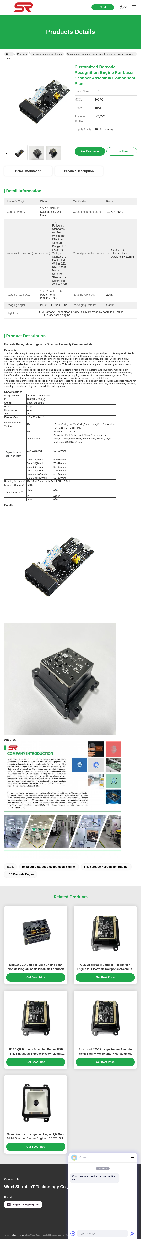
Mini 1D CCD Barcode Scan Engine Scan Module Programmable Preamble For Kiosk (36, 967)
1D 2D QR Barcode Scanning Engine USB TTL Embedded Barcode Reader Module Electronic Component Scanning (36, 1052)
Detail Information (28, 171)
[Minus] (132, 1157)
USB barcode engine (20, 874)
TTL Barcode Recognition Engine (105, 866)
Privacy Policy (10, 1235)
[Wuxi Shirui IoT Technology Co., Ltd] (23, 7)
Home (9, 54)
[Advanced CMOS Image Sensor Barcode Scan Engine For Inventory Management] (105, 1018)
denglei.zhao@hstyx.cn (25, 1204)
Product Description (79, 171)
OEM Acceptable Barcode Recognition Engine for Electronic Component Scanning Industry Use (105, 967)
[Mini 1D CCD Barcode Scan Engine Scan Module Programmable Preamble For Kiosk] (35, 933)
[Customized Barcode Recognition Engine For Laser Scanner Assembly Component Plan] (45, 101)
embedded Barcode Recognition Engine (48, 866)
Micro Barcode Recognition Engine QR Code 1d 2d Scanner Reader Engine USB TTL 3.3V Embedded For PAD (36, 1137)
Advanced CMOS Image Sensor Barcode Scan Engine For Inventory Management (105, 1051)
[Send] (132, 1233)
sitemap (21, 1235)
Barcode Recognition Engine (47, 54)
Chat (103, 7)
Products (22, 54)
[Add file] (72, 1233)
